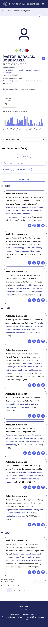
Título (17, 169)
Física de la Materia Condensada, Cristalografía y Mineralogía (22, 71)
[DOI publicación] (34, 225)
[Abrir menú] (43, 4)
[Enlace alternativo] (34, 385)
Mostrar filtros (24, 179)
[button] (39, 16)
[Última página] (38, 590)
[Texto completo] (34, 453)
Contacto (24, 610)
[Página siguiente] (33, 590)
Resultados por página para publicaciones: (8, 581)
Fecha (25, 169)
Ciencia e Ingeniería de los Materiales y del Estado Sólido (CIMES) (22, 82)
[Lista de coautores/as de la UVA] (43, 225)
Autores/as (6, 169)
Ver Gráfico (24, 156)
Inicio (4, 11)
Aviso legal (24, 606)
